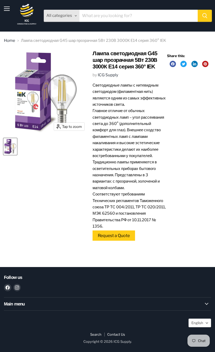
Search (95, 334)
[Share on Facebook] (173, 64)
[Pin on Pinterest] (205, 64)
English (197, 323)
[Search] (205, 16)
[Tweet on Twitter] (183, 64)
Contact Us (116, 334)
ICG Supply (108, 75)
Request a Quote (114, 235)
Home (9, 40)
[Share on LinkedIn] (194, 64)
